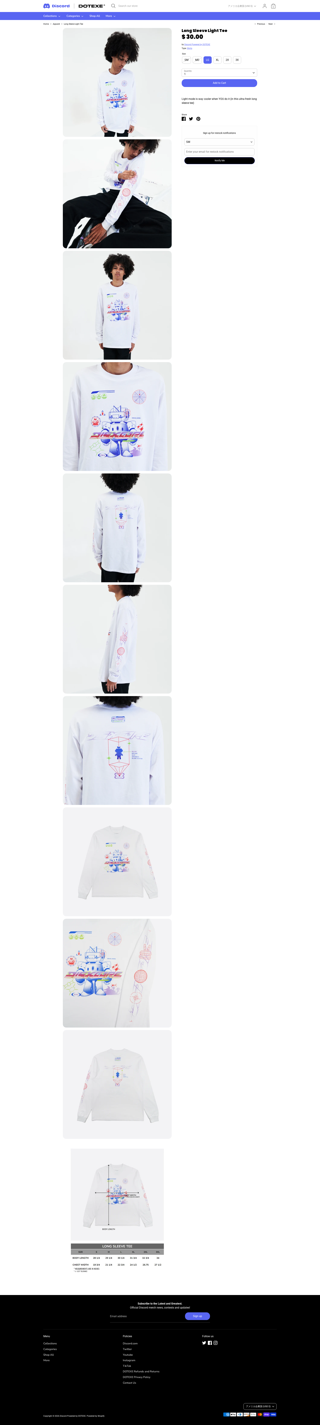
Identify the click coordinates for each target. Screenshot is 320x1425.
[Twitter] (204, 1343)
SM (186, 60)
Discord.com (130, 1343)
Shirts (189, 48)
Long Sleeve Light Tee (73, 24)
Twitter (127, 1349)
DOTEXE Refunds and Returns (141, 1371)
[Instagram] (216, 1343)
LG (207, 60)
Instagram (129, 1360)
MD (197, 60)
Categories (73, 16)
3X (237, 60)
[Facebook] (210, 1343)
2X (227, 60)
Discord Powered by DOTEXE (197, 44)
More (109, 16)
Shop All (95, 16)
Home (46, 24)
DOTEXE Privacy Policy (136, 1377)
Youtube (128, 1355)
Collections (50, 16)
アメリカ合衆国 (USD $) (240, 6)
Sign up (197, 1316)
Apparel (56, 24)
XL (217, 60)
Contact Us (129, 1383)
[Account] (264, 6)
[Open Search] (113, 5)
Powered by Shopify (95, 1416)
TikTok (127, 1366)
